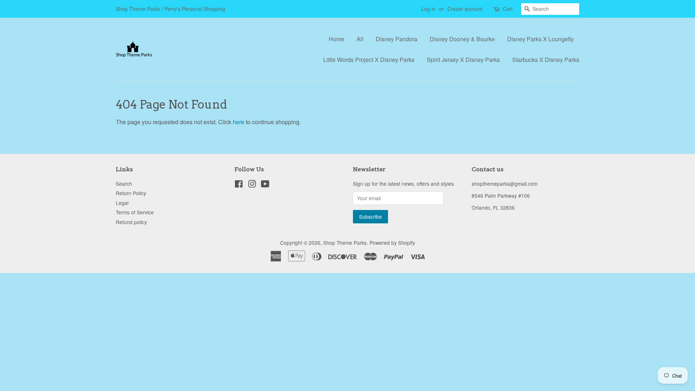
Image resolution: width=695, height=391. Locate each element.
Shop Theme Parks (345, 242)
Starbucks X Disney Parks (545, 59)
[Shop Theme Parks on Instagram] (252, 185)
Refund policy (131, 222)
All (360, 39)
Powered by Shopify (392, 242)
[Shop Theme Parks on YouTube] (265, 185)
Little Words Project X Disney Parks (368, 59)
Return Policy (131, 193)
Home (336, 39)
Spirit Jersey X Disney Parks (463, 59)
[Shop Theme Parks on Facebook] (239, 185)
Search (124, 183)
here (238, 122)
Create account (465, 8)
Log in (428, 8)
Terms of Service (135, 212)
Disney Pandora (396, 39)
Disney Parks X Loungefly (540, 39)
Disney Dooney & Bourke (462, 39)
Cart (508, 8)
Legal (122, 202)
